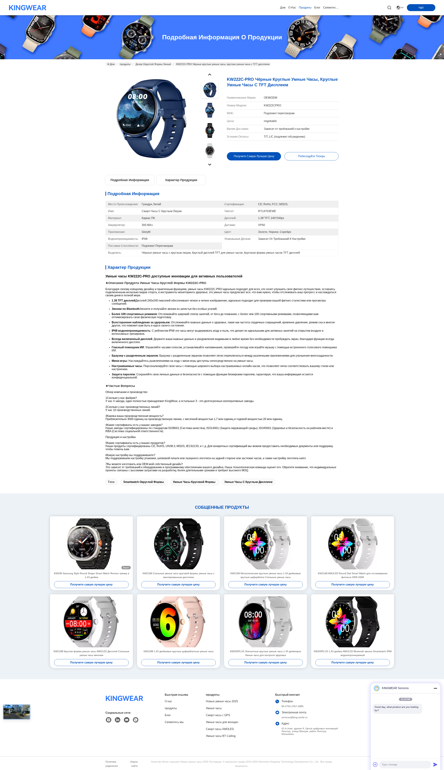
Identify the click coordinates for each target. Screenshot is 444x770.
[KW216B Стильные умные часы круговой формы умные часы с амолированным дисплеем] (178, 544)
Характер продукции (181, 180)
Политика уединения (111, 763)
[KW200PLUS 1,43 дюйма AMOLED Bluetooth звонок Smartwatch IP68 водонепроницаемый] (352, 622)
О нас (292, 7)
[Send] (435, 764)
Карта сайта (134, 763)
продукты (305, 7)
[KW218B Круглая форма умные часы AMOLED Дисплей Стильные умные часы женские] (91, 622)
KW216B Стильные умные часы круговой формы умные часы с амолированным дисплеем (178, 575)
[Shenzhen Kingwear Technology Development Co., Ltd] (28, 7)
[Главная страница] (124, 702)
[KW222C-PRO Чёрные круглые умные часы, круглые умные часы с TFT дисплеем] (151, 118)
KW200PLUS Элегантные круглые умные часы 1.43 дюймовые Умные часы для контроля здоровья (265, 653)
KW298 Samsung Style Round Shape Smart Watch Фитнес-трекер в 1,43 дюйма (91, 575)
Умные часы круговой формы (194, 481)
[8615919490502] (136, 720)
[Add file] (375, 764)
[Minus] (435, 688)
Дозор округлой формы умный (153, 64)
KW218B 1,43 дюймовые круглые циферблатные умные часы (179, 651)
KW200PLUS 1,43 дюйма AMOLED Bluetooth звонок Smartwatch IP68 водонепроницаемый (353, 653)
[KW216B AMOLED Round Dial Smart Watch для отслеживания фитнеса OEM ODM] (352, 544)
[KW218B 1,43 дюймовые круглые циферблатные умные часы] (178, 622)
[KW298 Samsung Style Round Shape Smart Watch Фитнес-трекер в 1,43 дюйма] (91, 544)
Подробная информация (129, 180)
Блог (317, 7)
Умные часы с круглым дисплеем (248, 481)
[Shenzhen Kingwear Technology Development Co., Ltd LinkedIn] (117, 720)
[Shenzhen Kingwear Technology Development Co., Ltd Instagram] (108, 720)
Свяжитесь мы (331, 7)
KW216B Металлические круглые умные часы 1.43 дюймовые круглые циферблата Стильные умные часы (265, 575)
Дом (282, 7)
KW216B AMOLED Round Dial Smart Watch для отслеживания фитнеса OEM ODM (352, 575)
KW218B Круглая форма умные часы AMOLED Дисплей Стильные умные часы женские (91, 653)
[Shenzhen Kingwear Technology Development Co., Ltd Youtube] (126, 720)
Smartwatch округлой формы (143, 481)
